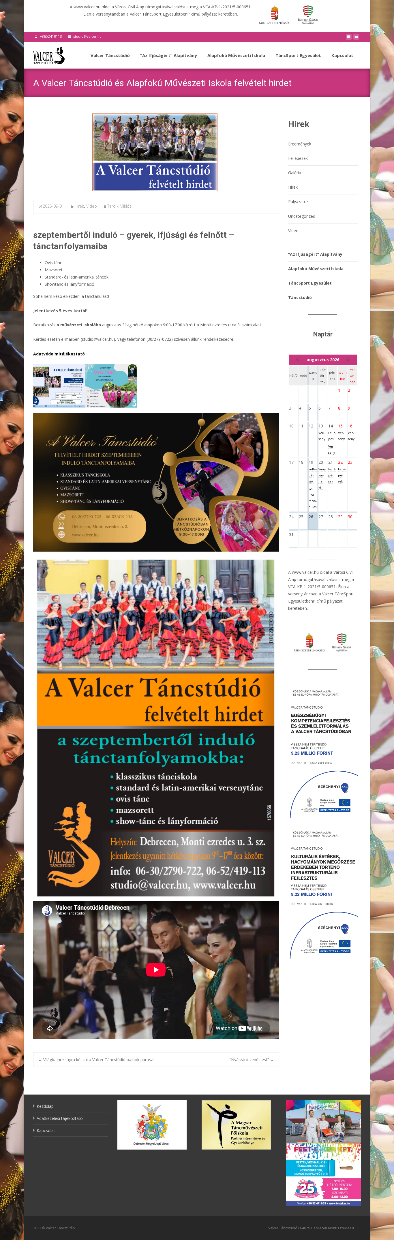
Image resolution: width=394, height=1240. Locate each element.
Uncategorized (301, 216)
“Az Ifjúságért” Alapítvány (168, 55)
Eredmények (299, 144)
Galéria (294, 172)
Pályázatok (298, 201)
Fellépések (298, 158)
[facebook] (349, 38)
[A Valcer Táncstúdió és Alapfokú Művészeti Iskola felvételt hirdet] (156, 152)
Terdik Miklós (119, 206)
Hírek (79, 206)
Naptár (323, 334)
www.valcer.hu (305, 572)
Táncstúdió (300, 297)
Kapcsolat (342, 55)
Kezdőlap (45, 1106)
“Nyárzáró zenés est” (252, 1059)
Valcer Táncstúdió (110, 55)
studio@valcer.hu (87, 36)
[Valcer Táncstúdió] (44, 53)
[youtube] (356, 38)
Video (91, 206)
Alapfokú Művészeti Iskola (236, 55)
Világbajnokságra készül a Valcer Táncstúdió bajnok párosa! (96, 1059)
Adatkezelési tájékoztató (60, 1118)
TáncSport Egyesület (298, 55)
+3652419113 (51, 36)
